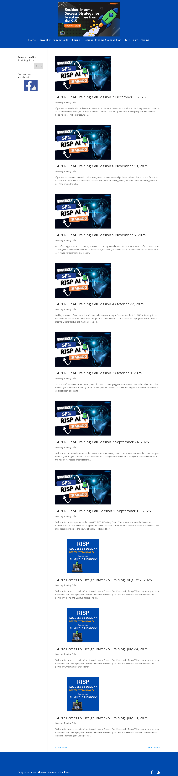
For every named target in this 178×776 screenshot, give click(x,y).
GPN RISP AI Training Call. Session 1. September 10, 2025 (103, 510)
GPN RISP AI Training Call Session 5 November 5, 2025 (100, 234)
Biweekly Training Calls (53, 40)
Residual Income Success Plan (102, 40)
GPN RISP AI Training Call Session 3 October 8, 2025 (98, 372)
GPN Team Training (137, 40)
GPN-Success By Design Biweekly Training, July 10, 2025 (101, 717)
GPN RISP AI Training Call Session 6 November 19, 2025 (101, 165)
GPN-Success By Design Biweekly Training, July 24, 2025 (101, 648)
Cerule (76, 40)
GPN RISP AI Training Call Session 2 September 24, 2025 (102, 441)
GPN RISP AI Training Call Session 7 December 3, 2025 (100, 96)
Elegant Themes (37, 772)
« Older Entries (61, 747)
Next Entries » (154, 747)
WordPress (65, 772)
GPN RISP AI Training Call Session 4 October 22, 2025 (99, 303)
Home (32, 40)
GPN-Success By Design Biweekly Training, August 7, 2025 (103, 579)
